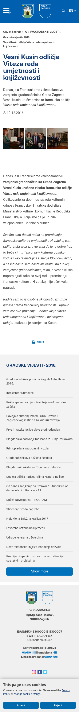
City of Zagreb (12, 31)
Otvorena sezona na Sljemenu (25, 528)
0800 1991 (51, 656)
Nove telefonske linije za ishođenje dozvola (33, 547)
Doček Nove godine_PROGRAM (26, 499)
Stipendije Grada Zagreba (22, 509)
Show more (39, 571)
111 (55, 652)
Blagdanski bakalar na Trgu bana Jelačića (33, 467)
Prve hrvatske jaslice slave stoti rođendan (33, 429)
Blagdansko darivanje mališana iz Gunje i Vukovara (39, 439)
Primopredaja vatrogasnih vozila (27, 448)
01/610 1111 (29, 652)
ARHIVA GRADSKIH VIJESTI (42, 31)
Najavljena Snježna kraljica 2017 (27, 518)
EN (71, 10)
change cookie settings (27, 694)
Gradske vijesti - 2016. (16, 37)
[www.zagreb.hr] (13, 138)
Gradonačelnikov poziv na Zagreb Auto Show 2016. (35, 381)
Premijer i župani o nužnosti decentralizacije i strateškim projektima (35, 558)
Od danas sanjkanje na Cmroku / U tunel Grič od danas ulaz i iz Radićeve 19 (37, 488)
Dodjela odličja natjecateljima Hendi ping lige (35, 476)
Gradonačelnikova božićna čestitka (29, 458)
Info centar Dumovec (19, 393)
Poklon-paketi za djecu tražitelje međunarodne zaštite (36, 404)
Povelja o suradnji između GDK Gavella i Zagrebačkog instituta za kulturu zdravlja (33, 418)
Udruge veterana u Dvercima (24, 537)
